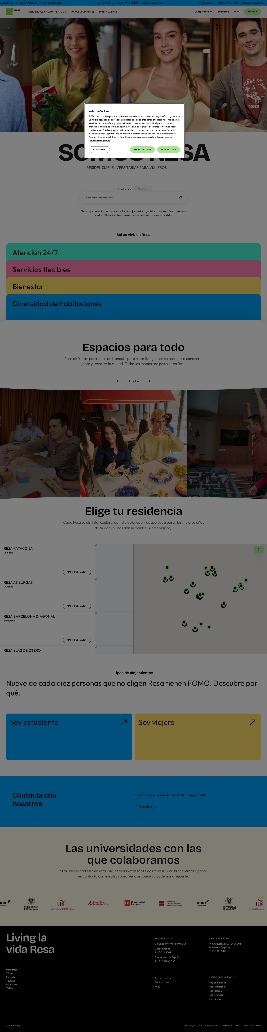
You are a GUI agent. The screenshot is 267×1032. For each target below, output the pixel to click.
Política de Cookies (100, 140)
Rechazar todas (142, 149)
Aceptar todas (168, 149)
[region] (134, 130)
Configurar (99, 149)
